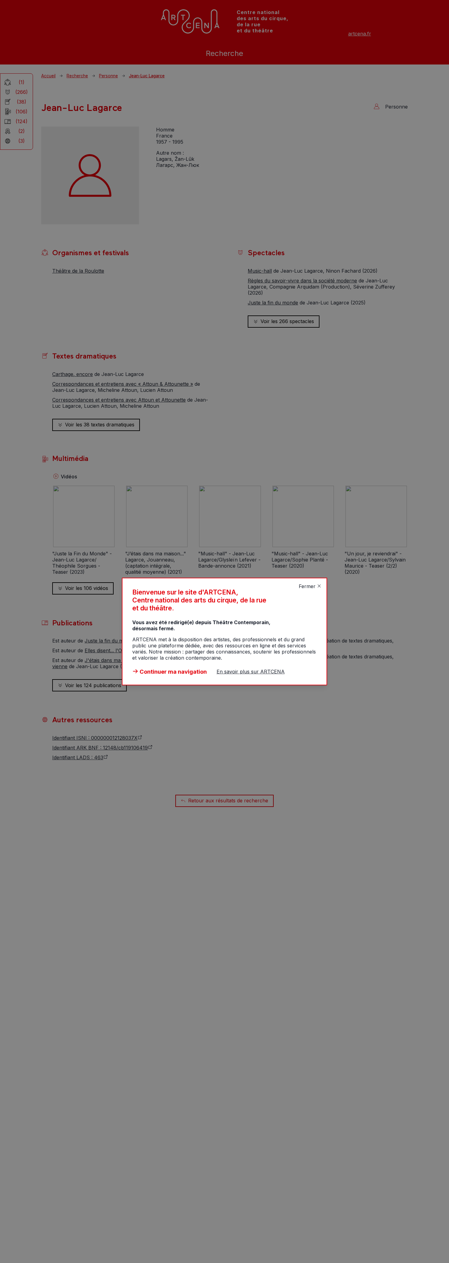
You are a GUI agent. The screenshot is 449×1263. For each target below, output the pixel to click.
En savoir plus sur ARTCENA (251, 671)
